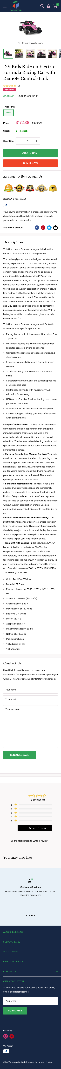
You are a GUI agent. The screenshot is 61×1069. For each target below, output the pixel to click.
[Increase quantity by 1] (36, 141)
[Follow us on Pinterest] (11, 1036)
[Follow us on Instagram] (5, 1036)
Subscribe (15, 1010)
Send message (19, 754)
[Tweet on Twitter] (49, 227)
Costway (8, 96)
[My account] (48, 6)
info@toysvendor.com (44, 678)
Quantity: (8, 141)
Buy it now (30, 163)
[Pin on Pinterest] (43, 227)
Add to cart (30, 152)
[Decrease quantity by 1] (19, 141)
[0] (55, 6)
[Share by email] (55, 227)
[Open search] (42, 6)
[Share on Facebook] (37, 227)
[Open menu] (5, 6)
